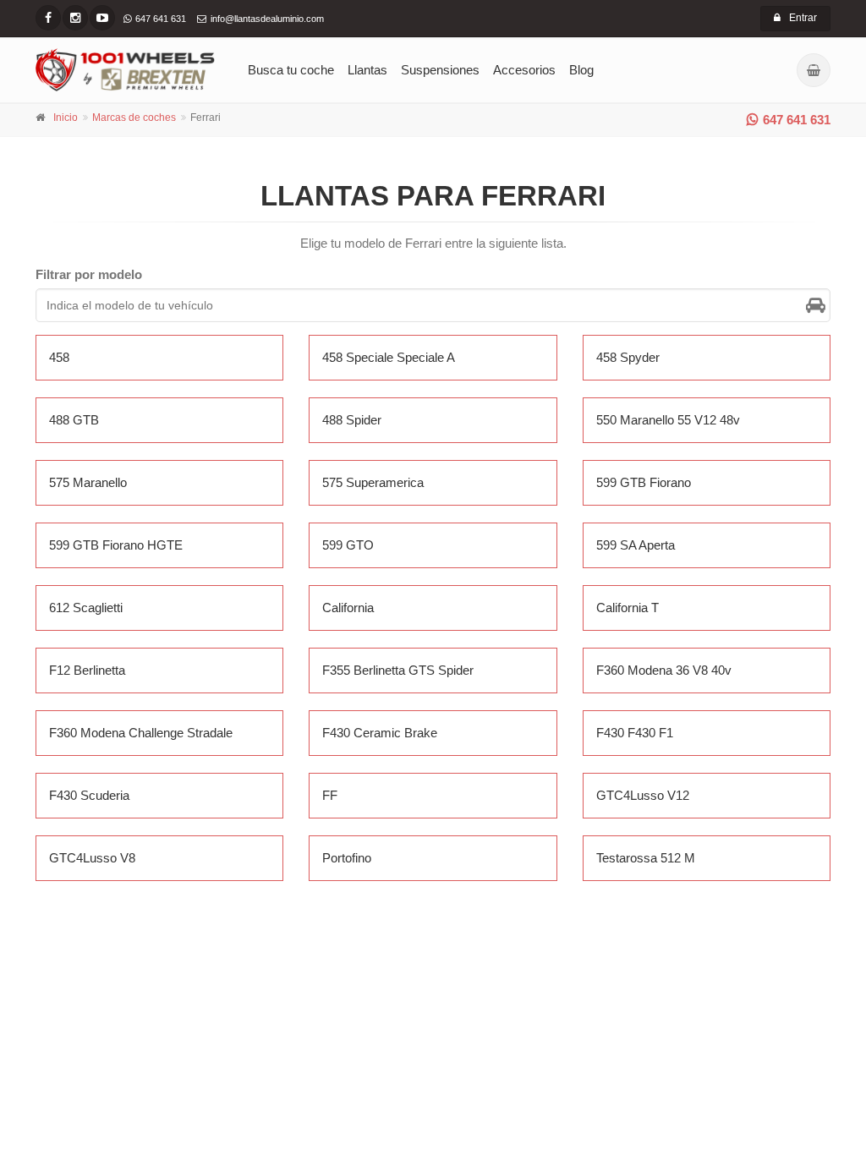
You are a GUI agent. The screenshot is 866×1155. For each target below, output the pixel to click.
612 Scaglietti (86, 607)
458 (59, 357)
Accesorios (524, 70)
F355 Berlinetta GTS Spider (398, 670)
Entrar (803, 18)
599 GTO (348, 545)
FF (329, 795)
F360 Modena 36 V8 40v (664, 670)
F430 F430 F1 (634, 732)
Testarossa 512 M (645, 858)
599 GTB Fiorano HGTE (116, 545)
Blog (581, 70)
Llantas (367, 70)
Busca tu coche (291, 70)
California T (627, 607)
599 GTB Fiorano (643, 482)
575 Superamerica (373, 482)
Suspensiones (440, 70)
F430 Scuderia (89, 795)
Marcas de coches (134, 117)
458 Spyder (628, 357)
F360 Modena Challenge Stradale (141, 732)
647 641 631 (796, 119)
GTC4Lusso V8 (92, 858)
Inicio (65, 117)
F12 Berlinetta (87, 670)
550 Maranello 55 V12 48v (668, 420)
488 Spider (351, 420)
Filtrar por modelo (89, 274)
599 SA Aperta (635, 545)
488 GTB (74, 420)
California (348, 607)
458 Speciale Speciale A (388, 357)
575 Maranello (88, 482)
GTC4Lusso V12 (642, 795)
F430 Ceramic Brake (379, 732)
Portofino (346, 858)
